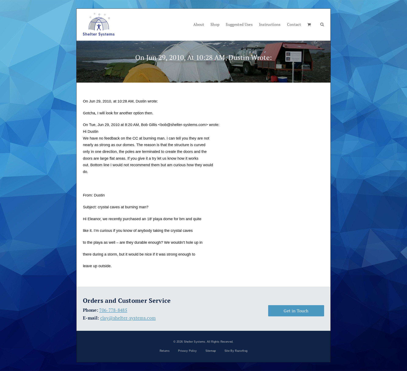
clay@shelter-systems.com (128, 318)
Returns (165, 350)
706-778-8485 (113, 310)
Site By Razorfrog (235, 350)
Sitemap (210, 350)
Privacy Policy (187, 350)
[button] (309, 24)
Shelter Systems (194, 341)
